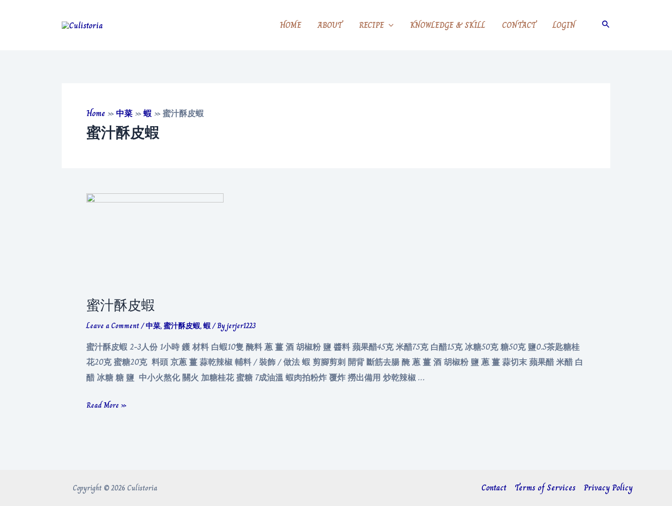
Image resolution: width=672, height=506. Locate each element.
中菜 (124, 113)
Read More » (106, 405)
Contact (494, 487)
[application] (389, 25)
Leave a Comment (112, 325)
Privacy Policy (608, 487)
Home (95, 113)
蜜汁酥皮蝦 (120, 305)
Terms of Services (545, 487)
